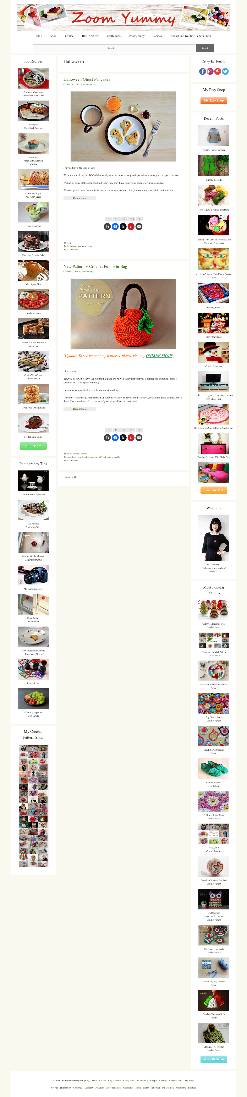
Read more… (80, 198)
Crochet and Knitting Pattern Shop (190, 36)
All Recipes (33, 446)
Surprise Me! (214, 490)
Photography (137, 36)
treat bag (118, 456)
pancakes (82, 245)
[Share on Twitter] (123, 228)
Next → (76, 476)
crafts (69, 453)
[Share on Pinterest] (131, 228)
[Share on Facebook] (115, 228)
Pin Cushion (168, 1087)
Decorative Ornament (94, 1087)
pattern (84, 453)
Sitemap (163, 1080)
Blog (39, 36)
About (53, 36)
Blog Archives (90, 36)
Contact (69, 36)
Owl (69, 1087)
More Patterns (213, 1059)
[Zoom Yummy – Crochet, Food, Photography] (123, 17)
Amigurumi (181, 1087)
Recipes (157, 36)
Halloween (71, 245)
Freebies (192, 1087)
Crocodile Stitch (113, 1087)
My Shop (189, 1080)
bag (68, 456)
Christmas (78, 1087)
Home (138, 1087)
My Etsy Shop (214, 100)
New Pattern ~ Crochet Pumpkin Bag (95, 266)
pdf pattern (108, 456)
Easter (146, 1087)
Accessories (128, 1087)
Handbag (86, 456)
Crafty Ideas (114, 36)
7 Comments (72, 249)
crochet (76, 453)
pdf (100, 456)
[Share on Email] (138, 228)
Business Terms (175, 1080)
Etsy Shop (116, 397)
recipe (69, 242)
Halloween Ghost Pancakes (86, 79)
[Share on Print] (107, 228)
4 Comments (72, 460)
